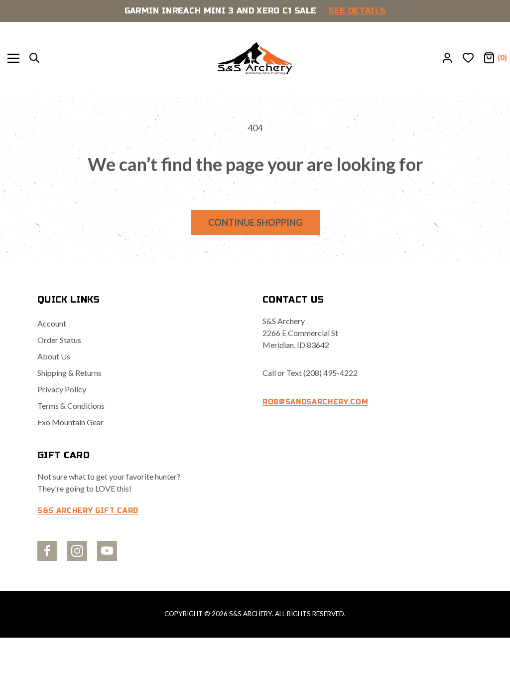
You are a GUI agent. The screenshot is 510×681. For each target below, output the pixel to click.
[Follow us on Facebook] (47, 551)
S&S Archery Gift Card (87, 511)
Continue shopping (255, 222)
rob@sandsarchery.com (315, 402)
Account (51, 323)
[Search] (34, 58)
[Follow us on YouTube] (107, 551)
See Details (357, 10)
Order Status (59, 339)
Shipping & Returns (69, 372)
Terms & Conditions (71, 405)
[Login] (447, 58)
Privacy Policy (61, 389)
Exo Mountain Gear (70, 422)
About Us (53, 356)
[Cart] (489, 58)
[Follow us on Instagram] (77, 551)
